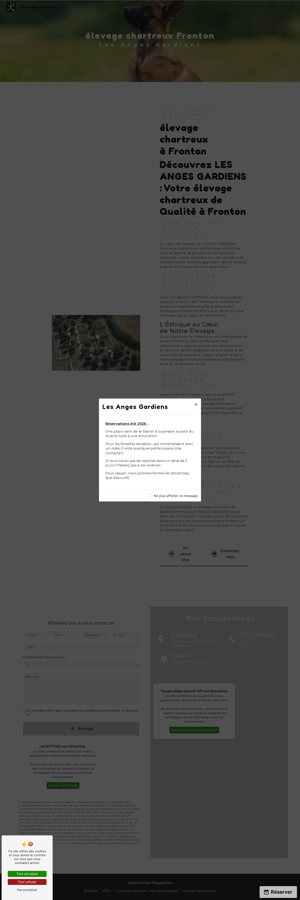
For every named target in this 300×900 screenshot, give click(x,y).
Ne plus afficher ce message (176, 496)
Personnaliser (27, 890)
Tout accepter (27, 874)
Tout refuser (27, 882)
